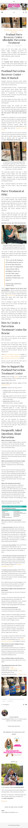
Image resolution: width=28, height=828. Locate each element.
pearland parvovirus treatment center (16, 699)
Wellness (14, 32)
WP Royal (17, 825)
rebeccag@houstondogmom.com (9, 812)
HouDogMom (6, 704)
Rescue (21, 30)
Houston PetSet (11, 295)
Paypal (16, 376)
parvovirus (4, 699)
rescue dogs (9, 701)
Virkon (24, 674)
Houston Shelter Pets (11, 30)
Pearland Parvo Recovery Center (11, 358)
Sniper (12, 667)
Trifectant (20, 674)
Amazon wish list (5, 385)
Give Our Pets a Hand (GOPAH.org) (10, 356)
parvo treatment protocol (11, 354)
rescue (3, 701)
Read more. (4, 801)
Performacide (13, 669)
